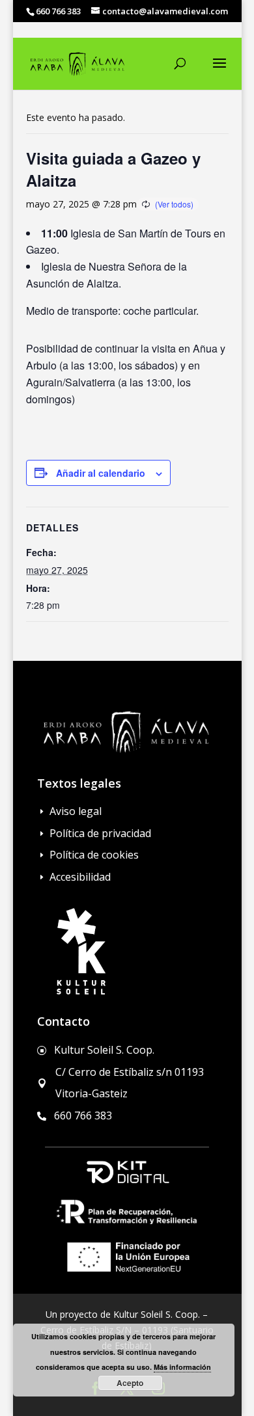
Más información (182, 1367)
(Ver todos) (174, 203)
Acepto (130, 1383)
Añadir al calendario (100, 472)
